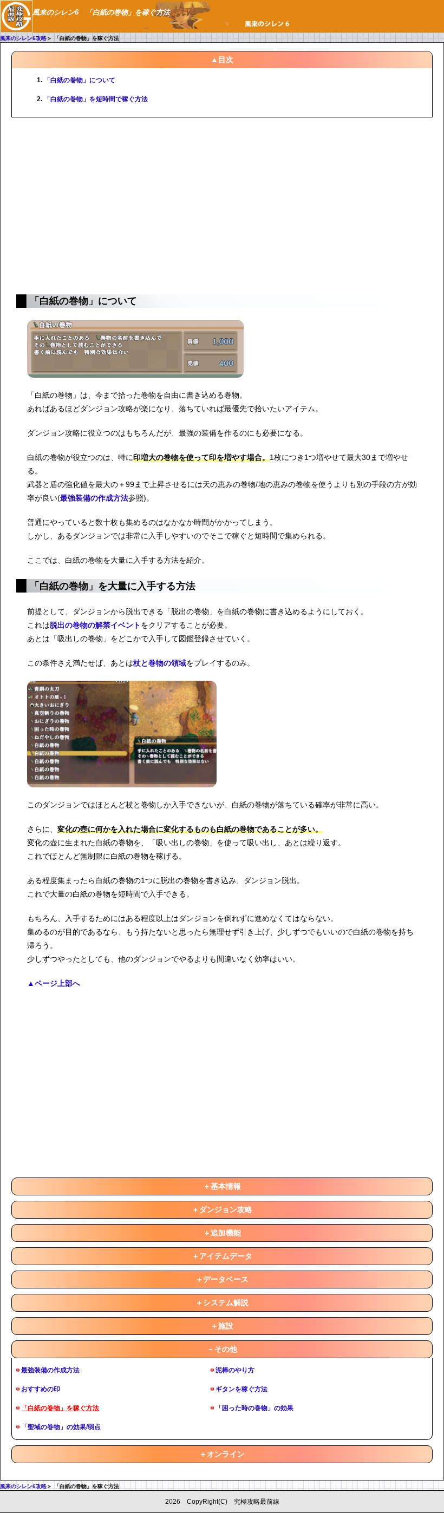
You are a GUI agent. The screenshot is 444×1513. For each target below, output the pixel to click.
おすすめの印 (40, 1389)
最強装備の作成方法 (94, 498)
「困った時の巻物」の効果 (254, 1408)
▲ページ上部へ (53, 983)
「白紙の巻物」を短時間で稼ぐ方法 (96, 99)
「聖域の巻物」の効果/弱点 (61, 1427)
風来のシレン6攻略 (23, 38)
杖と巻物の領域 (159, 663)
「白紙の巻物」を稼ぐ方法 (60, 1408)
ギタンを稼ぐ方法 (241, 1389)
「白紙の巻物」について (79, 80)
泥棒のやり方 (235, 1370)
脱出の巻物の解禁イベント (95, 625)
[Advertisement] (222, 204)
